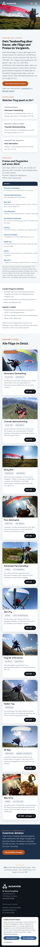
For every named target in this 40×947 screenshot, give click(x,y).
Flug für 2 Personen (10, 235)
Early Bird (7, 202)
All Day (6, 251)
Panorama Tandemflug (12, 188)
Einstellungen (8, 942)
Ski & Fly (7, 228)
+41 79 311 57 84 (8, 898)
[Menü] (36, 3)
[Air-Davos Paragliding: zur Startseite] (9, 3)
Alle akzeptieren (11, 938)
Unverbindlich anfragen (13, 852)
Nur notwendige (28, 938)
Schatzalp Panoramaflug (12, 218)
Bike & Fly (7, 260)
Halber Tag (7, 241)
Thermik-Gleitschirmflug (12, 195)
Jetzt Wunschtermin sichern (15, 84)
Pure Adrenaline (9, 211)
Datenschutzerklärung (10, 934)
